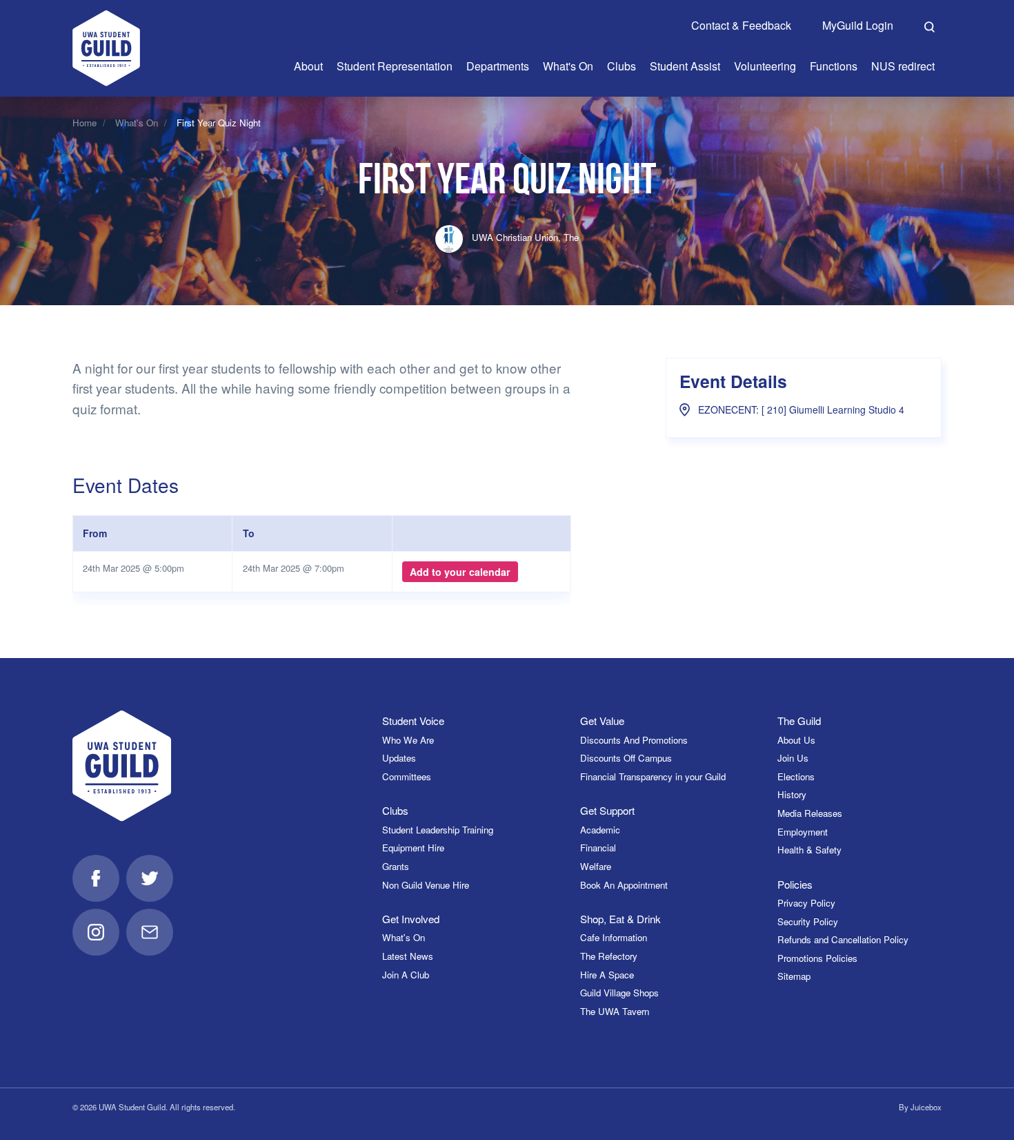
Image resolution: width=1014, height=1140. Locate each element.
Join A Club (405, 974)
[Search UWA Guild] (929, 25)
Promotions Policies (817, 958)
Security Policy (807, 921)
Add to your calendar (460, 572)
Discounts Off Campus (626, 757)
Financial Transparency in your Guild (653, 776)
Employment (802, 831)
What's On (136, 122)
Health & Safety (809, 849)
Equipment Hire (413, 847)
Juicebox (926, 1106)
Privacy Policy (806, 902)
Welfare (595, 866)
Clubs (395, 810)
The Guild (799, 720)
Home (84, 122)
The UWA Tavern (614, 1011)
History (791, 794)
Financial (598, 847)
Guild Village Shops (619, 992)
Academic (600, 829)
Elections (796, 776)
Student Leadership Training (437, 829)
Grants (395, 866)
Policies (795, 884)
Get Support (607, 810)
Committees (406, 776)
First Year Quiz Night (219, 122)
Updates (399, 757)
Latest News (407, 956)
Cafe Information (613, 937)
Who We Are (408, 739)
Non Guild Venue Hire (425, 884)
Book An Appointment (624, 884)
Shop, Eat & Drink (620, 918)
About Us (796, 739)
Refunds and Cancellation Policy (842, 939)
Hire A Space (607, 974)
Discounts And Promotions (634, 739)
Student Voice (413, 720)
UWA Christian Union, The (524, 237)
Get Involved (410, 918)
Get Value (602, 720)
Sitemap (794, 976)
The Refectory (608, 956)
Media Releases (809, 813)
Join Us (792, 757)
